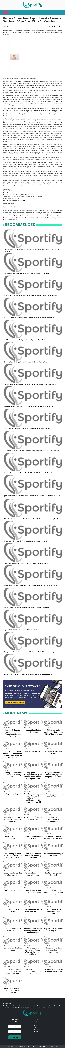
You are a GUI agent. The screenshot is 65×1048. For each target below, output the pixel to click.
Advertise (37, 1029)
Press (35, 1027)
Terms (46, 1046)
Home (35, 1025)
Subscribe (15, 1037)
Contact (36, 1031)
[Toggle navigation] (5, 12)
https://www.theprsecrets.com (18, 200)
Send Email (10, 193)
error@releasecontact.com (18, 214)
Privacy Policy (54, 1046)
